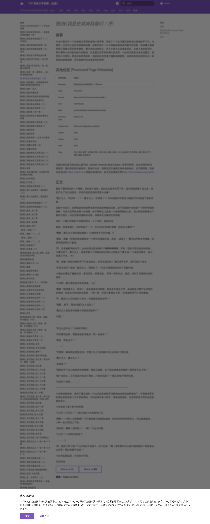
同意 (27, 516)
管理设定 (44, 516)
